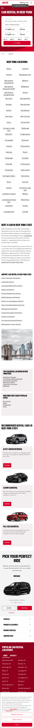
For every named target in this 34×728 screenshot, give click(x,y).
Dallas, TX (5, 671)
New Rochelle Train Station (10, 381)
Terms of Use (9, 710)
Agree (17, 724)
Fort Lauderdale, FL (8, 685)
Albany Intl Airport (7, 290)
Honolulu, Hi (5, 692)
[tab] (6, 656)
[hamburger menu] (31, 2)
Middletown (6, 386)
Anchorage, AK (6, 667)
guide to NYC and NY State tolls (12, 262)
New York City (7, 401)
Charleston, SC (22, 667)
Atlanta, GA (5, 674)
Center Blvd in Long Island (10, 384)
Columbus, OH (6, 664)
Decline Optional (17, 719)
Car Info (9, 608)
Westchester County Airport (11, 324)
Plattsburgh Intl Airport (9, 309)
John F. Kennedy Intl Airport (10, 278)
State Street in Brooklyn (9, 377)
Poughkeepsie (7, 405)
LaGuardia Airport (7, 282)
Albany (5, 403)
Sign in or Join (24, 2)
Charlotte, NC (22, 674)
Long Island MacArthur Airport (11, 286)
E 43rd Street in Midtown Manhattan (12, 379)
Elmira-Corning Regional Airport (12, 301)
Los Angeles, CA (23, 678)
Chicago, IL (21, 681)
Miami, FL (21, 685)
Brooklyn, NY (22, 660)
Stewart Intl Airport (8, 317)
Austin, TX (5, 681)
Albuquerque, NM (7, 660)
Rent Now (7, 465)
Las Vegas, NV (22, 671)
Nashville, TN (22, 692)
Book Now (24, 608)
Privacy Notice (13, 709)
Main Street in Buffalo (9, 382)
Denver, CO (5, 678)
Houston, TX (21, 664)
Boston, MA (5, 688)
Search (18, 43)
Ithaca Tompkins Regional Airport (12, 305)
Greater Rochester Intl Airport (11, 313)
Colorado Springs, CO (24, 688)
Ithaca (4, 407)
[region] (17, 710)
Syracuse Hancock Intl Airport (11, 320)
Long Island (28, 236)
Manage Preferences (17, 714)
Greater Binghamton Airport (11, 293)
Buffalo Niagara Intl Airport (10, 297)
